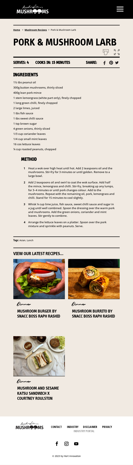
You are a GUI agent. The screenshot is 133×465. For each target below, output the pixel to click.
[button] (117, 51)
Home (16, 29)
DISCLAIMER (89, 427)
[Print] (106, 51)
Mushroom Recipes (36, 29)
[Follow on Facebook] (57, 444)
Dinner (24, 304)
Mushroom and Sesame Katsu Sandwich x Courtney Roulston (38, 393)
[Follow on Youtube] (76, 444)
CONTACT (56, 427)
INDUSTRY (72, 427)
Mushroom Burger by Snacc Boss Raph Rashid (38, 314)
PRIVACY (107, 427)
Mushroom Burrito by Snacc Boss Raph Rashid (93, 314)
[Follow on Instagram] (66, 444)
